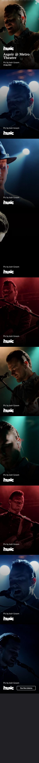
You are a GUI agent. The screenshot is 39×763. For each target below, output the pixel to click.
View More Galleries (26, 688)
